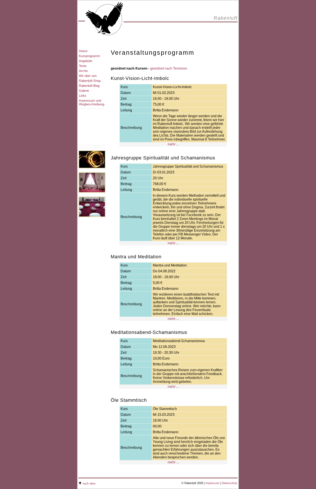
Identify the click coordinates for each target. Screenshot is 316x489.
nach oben (89, 483)
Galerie (84, 90)
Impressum (212, 483)
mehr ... (173, 144)
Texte (82, 66)
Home (83, 51)
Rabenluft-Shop (90, 81)
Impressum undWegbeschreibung (91, 102)
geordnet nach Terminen (168, 68)
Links (82, 95)
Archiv (83, 71)
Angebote (85, 61)
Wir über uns (88, 76)
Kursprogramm (89, 56)
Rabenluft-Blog (89, 85)
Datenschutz (230, 483)
